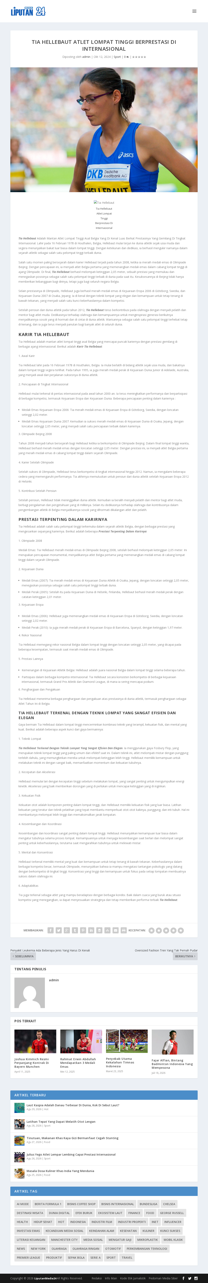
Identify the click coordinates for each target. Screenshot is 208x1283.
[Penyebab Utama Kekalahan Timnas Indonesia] (127, 1041)
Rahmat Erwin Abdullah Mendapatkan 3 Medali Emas (78, 1062)
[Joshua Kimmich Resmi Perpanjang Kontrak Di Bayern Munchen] (35, 1041)
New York (38, 1249)
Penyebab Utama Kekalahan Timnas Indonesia (120, 1062)
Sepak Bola (76, 1257)
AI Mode (23, 1204)
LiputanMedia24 (45, 1278)
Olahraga (59, 1249)
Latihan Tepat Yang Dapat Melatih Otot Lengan (61, 1122)
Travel (127, 1257)
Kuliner (148, 1231)
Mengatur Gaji (120, 1240)
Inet (155, 1222)
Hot (46, 1109)
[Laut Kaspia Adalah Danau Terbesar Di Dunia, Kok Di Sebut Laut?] (19, 1108)
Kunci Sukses (170, 1231)
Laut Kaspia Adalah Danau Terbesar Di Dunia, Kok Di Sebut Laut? (73, 1105)
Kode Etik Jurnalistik (133, 1278)
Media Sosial (93, 1240)
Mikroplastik (147, 1240)
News (21, 1249)
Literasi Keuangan (31, 1240)
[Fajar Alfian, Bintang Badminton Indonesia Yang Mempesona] (172, 1042)
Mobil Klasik (173, 1240)
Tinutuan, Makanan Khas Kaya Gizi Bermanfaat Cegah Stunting (72, 1138)
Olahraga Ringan (86, 1249)
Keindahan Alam (101, 1231)
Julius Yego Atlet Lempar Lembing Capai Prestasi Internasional (71, 1154)
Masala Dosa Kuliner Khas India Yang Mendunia (60, 1171)
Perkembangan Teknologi (147, 1249)
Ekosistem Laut (110, 1213)
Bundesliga (148, 1204)
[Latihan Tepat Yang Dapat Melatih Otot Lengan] (19, 1124)
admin (86, 57)
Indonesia (78, 1222)
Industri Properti (132, 1222)
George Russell (172, 1213)
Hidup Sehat (43, 1222)
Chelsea (169, 1204)
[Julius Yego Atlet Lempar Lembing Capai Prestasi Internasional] (19, 1157)
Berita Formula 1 (48, 1204)
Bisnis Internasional (117, 1204)
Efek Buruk (84, 1213)
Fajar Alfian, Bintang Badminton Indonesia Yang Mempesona (172, 1064)
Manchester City (64, 1240)
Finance (134, 1213)
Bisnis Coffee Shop (81, 1204)
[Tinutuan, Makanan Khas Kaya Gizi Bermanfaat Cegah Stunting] (19, 1141)
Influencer (172, 1222)
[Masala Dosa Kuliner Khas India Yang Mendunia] (19, 1174)
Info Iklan (111, 1278)
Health (22, 1222)
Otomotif (113, 1249)
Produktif (54, 1257)
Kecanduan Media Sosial (64, 1231)
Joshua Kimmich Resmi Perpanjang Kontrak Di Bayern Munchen (31, 1062)
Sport (117, 57)
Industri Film (102, 1222)
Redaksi (97, 1278)
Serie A (95, 1257)
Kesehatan (128, 1231)
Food (47, 1142)
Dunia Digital (59, 1213)
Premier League (28, 1257)
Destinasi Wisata (30, 1213)
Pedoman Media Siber (163, 1278)
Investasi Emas (28, 1231)
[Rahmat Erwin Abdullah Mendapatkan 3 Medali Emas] (81, 1041)
